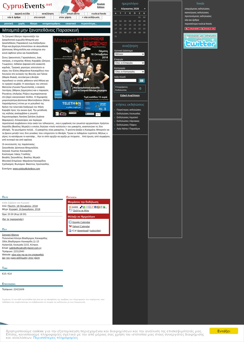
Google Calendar (81, 222)
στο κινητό (39, 17)
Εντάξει (224, 330)
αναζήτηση (48, 13)
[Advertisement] (55, 182)
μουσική (8, 23)
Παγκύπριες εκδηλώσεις (129, 109)
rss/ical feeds (99, 13)
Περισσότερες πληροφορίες (55, 337)
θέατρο (33, 23)
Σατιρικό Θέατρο (10, 235)
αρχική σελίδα (22, 13)
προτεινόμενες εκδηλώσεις (198, 16)
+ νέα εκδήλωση (90, 17)
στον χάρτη (65, 17)
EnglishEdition (101, 5)
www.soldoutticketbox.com (26, 168)
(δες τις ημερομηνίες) (13, 219)
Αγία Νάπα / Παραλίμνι (128, 128)
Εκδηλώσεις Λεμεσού (127, 117)
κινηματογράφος (51, 23)
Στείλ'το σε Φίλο (81, 210)
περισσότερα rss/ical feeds (198, 23)
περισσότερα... (89, 23)
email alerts (73, 13)
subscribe (95, 230)
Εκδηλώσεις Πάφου (127, 125)
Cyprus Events (27, 6)
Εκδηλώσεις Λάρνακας (128, 121)
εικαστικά (71, 23)
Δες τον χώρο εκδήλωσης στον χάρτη (21, 258)
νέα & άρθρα (13, 17)
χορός (21, 23)
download (83, 230)
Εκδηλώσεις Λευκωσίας (128, 113)
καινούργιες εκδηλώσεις (197, 12)
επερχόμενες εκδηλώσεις (197, 8)
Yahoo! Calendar (81, 226)
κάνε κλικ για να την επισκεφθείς (28, 254)
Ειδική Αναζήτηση (130, 95)
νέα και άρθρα (192, 20)
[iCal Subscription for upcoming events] (192, 28)
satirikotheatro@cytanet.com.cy (25, 248)
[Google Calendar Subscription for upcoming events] (207, 28)
